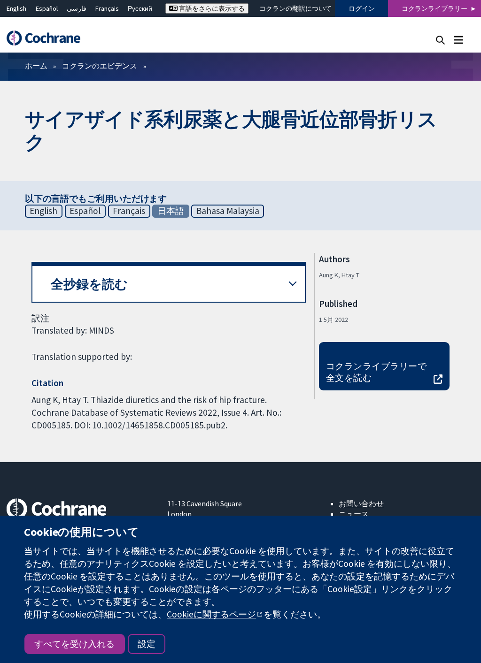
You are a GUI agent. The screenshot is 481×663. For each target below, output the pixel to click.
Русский (140, 8)
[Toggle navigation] (458, 39)
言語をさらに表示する (211, 8)
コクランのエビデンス (99, 65)
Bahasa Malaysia (227, 210)
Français (107, 8)
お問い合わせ (361, 503)
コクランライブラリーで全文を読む (376, 371)
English (16, 8)
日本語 (170, 210)
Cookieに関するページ (211, 614)
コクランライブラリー (434, 8)
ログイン (362, 8)
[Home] (48, 38)
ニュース (354, 513)
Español (47, 8)
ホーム (36, 65)
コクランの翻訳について (295, 8)
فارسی (76, 8)
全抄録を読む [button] (89, 284)
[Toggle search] (440, 39)
